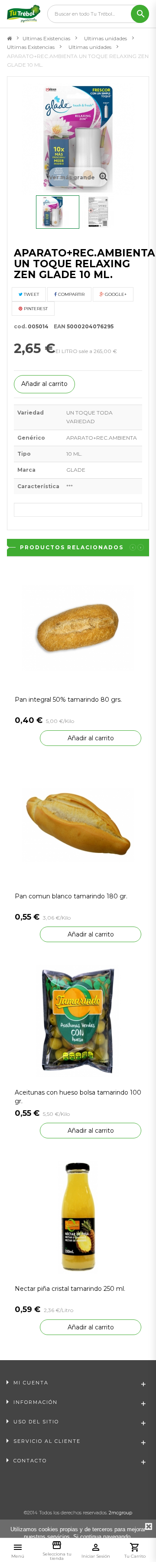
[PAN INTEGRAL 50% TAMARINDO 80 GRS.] (78, 627)
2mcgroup (120, 1513)
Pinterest (35, 308)
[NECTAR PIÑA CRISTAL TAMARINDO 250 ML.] (78, 1217)
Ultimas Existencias (46, 38)
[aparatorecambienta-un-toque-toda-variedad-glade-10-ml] (57, 212)
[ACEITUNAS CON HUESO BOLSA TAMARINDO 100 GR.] (78, 1020)
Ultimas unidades (105, 38)
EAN (57, 326)
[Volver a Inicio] (9, 38)
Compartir (70, 294)
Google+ (115, 294)
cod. (20, 326)
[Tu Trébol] (23, 14)
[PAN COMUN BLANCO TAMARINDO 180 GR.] (78, 824)
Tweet (31, 294)
